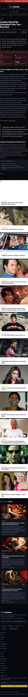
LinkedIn (4, 628)
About (2, 654)
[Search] (11, 11)
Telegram (17, 626)
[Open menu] (17, 11)
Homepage (3, 15)
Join (14, 686)
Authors (2, 656)
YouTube (11, 626)
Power (2, 641)
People (2, 639)
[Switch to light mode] (14, 11)
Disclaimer (3, 670)
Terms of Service (4, 668)
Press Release (4, 648)
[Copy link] (25, 32)
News (8, 15)
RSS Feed (3, 663)
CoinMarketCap (14, 628)
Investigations (4, 644)
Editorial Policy (4, 658)
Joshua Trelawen (6, 29)
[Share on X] (23, 32)
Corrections (3, 661)
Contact (2, 672)
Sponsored (3, 646)
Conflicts (2, 637)
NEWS (2, 19)
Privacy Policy (3, 665)
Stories (2, 634)
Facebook (4, 626)
